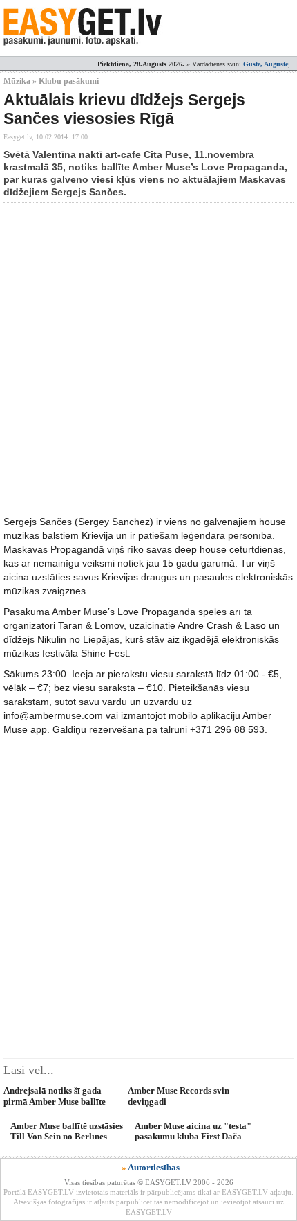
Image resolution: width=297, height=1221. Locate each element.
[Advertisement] (148, 359)
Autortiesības (154, 1167)
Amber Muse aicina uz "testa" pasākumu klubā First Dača (193, 1131)
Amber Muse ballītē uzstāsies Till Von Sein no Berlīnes (66, 1131)
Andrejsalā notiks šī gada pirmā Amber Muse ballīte (54, 1095)
